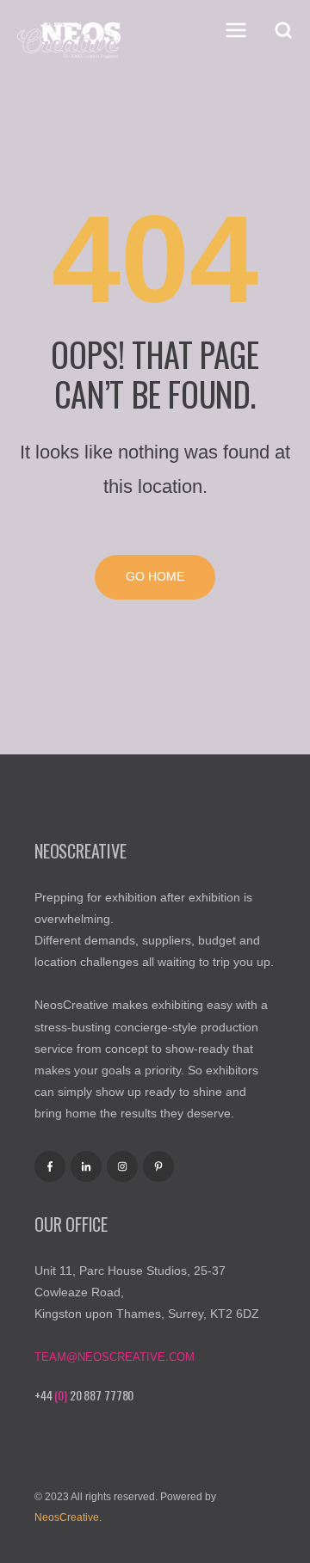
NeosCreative (66, 1517)
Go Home (155, 576)
